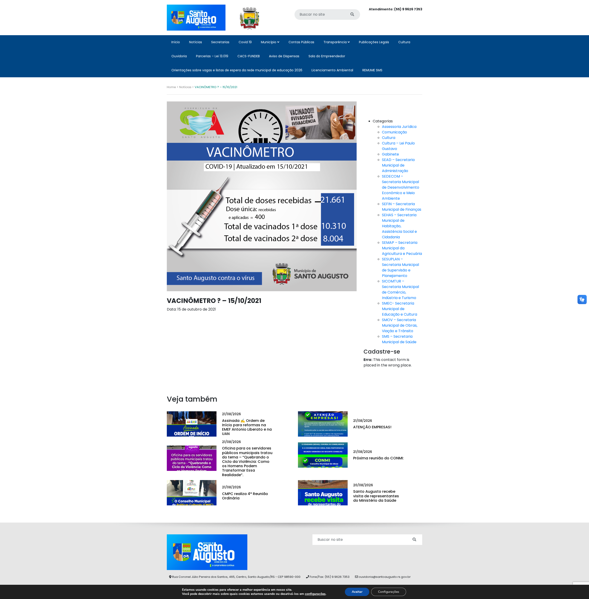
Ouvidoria (179, 56)
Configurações (388, 592)
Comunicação (394, 132)
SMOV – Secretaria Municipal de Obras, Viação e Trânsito (399, 325)
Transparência (335, 42)
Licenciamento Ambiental (332, 70)
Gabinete (390, 154)
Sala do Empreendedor (327, 56)
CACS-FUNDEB (248, 56)
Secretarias (220, 42)
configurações (315, 594)
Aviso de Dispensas (284, 56)
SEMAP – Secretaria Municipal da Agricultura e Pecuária (402, 248)
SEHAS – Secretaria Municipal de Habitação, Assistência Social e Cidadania (399, 226)
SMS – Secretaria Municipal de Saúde (399, 339)
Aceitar (357, 592)
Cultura (404, 42)
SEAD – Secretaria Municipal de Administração (398, 165)
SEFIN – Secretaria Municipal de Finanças (401, 206)
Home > (172, 87)
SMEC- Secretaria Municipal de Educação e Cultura (399, 309)
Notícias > (186, 87)
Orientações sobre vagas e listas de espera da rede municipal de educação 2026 (236, 70)
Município (269, 42)
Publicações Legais (374, 42)
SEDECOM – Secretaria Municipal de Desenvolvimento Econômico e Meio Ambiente (400, 187)
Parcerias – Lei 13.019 (212, 56)
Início (175, 42)
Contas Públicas (301, 42)
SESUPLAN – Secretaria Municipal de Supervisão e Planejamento (400, 267)
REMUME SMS (372, 70)
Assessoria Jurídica (399, 126)
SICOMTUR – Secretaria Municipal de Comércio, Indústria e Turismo (400, 289)
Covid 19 (245, 42)
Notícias (195, 42)
